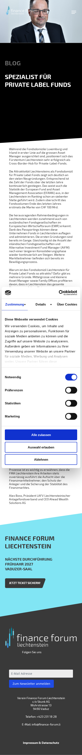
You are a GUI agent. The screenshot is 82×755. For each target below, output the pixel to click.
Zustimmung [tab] (14, 304)
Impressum (30, 742)
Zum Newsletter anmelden (31, 684)
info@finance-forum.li (46, 724)
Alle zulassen (41, 435)
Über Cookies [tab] (67, 304)
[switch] (71, 390)
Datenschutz (50, 742)
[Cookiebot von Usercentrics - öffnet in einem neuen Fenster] (59, 292)
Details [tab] (41, 304)
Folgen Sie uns (31, 652)
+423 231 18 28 (47, 716)
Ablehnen (41, 459)
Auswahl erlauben (41, 447)
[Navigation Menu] (73, 12)
